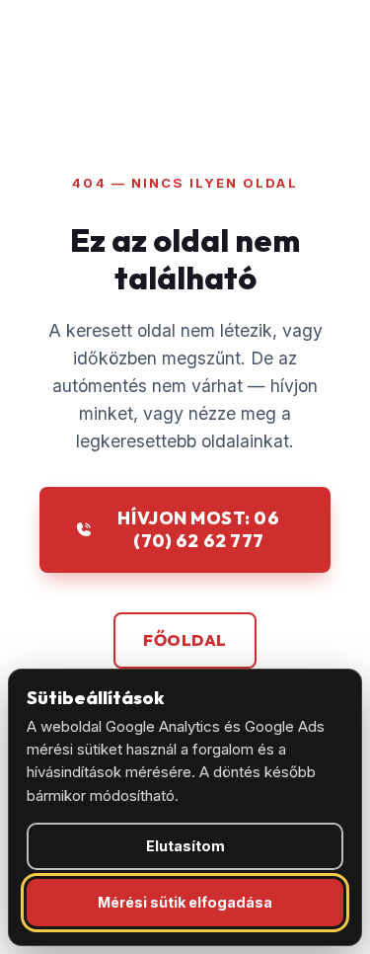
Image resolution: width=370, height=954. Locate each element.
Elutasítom (185, 845)
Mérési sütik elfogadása (185, 902)
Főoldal (184, 640)
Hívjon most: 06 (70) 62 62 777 (198, 529)
